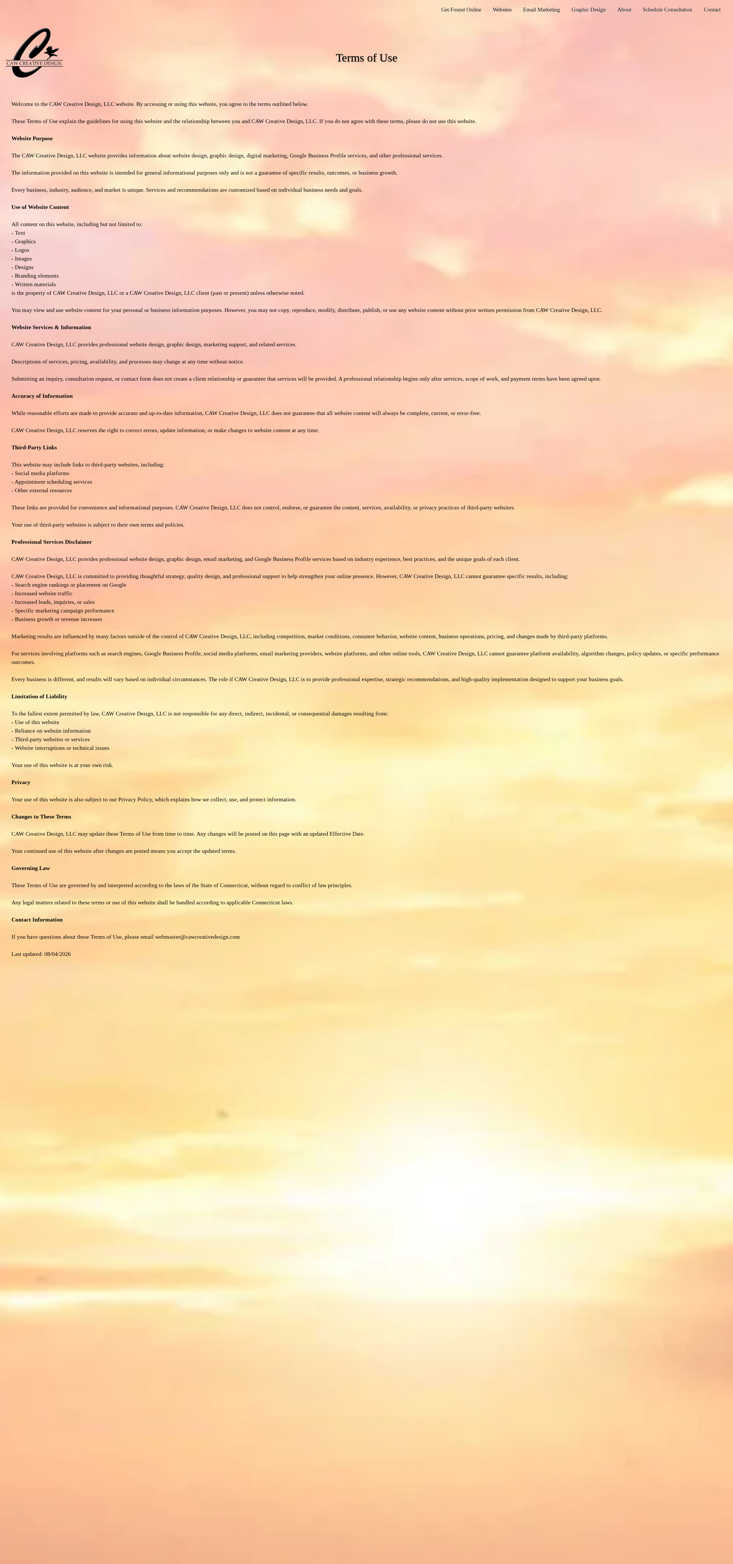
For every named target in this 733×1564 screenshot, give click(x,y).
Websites (502, 10)
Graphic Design (589, 10)
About (624, 10)
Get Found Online (461, 10)
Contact (712, 10)
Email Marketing (541, 10)
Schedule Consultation (667, 10)
